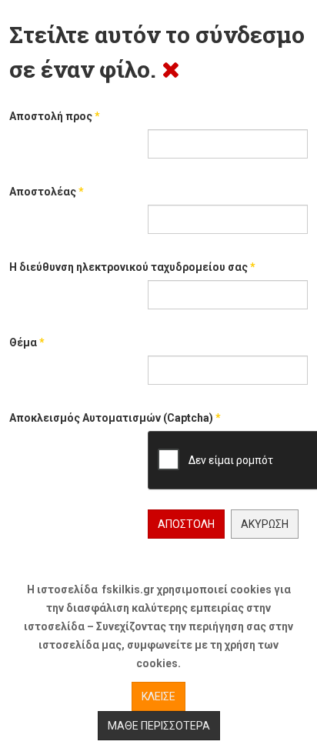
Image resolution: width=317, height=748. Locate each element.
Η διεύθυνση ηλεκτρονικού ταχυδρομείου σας (132, 267)
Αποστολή (186, 524)
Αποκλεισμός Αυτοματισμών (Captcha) (115, 418)
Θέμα (27, 342)
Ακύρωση (265, 524)
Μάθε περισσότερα (159, 726)
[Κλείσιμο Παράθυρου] (171, 69)
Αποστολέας (46, 191)
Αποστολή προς (54, 116)
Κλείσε (158, 696)
